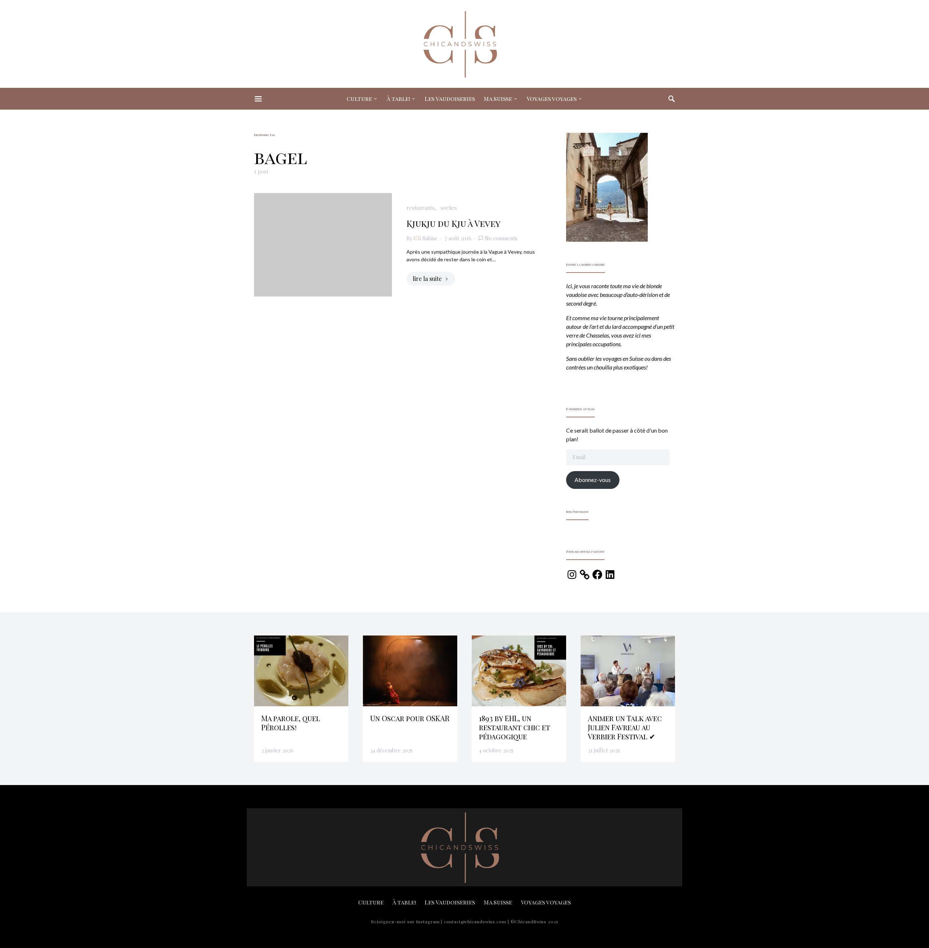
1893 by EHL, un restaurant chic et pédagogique (514, 727)
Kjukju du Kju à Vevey (453, 223)
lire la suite (427, 278)
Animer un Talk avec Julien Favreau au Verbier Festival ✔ (625, 727)
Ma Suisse (498, 98)
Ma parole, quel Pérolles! (290, 722)
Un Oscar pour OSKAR (410, 718)
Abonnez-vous (592, 479)
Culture (359, 98)
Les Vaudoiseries (450, 98)
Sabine (430, 238)
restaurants (420, 207)
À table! (398, 98)
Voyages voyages (552, 98)
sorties (449, 207)
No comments (501, 238)
